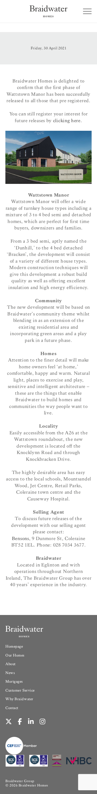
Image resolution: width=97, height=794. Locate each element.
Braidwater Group (19, 781)
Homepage (14, 646)
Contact (11, 708)
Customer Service (20, 690)
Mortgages (14, 681)
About (10, 664)
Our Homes (15, 655)
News (10, 673)
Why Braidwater (19, 699)
